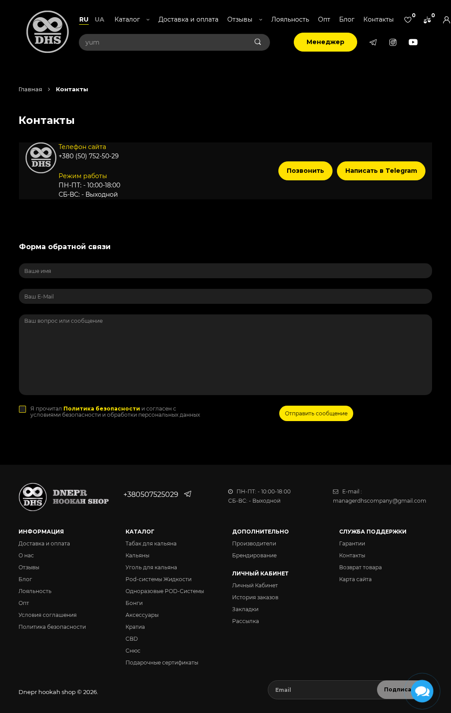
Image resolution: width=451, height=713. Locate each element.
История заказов (255, 597)
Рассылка (245, 621)
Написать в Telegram (381, 171)
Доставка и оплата (188, 19)
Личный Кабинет (255, 585)
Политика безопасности (52, 626)
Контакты (378, 19)
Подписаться (404, 689)
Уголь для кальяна (151, 567)
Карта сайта (355, 579)
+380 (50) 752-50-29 (89, 156)
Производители (254, 543)
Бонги (134, 603)
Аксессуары (142, 615)
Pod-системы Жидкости (159, 579)
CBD (132, 638)
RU (84, 19)
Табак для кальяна (151, 543)
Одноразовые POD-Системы (165, 591)
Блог (347, 19)
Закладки (245, 609)
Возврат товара (360, 567)
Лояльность (290, 19)
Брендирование (254, 555)
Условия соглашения (47, 615)
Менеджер (325, 42)
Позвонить (305, 171)
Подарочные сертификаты (162, 662)
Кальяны (137, 555)
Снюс (133, 650)
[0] (407, 19)
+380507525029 (150, 494)
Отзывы (28, 567)
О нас (26, 555)
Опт (324, 19)
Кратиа (135, 626)
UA (99, 19)
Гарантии (352, 543)
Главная (30, 89)
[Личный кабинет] (446, 19)
